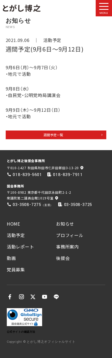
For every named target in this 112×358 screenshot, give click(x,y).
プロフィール (69, 235)
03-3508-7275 (27, 205)
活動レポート (20, 246)
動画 (11, 258)
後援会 (63, 258)
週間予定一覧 (53, 134)
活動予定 (52, 40)
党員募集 (16, 269)
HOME (13, 223)
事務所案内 (67, 246)
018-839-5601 (27, 175)
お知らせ (65, 223)
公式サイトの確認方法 (21, 331)
